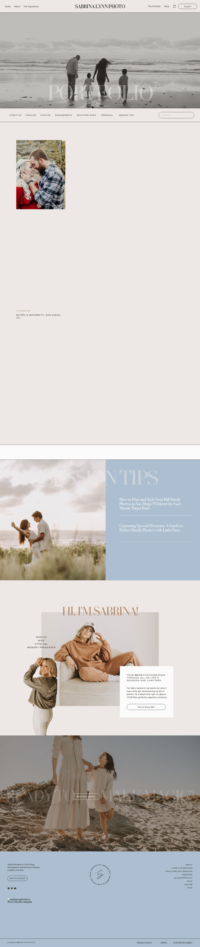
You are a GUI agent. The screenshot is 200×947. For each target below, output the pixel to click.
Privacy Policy (144, 942)
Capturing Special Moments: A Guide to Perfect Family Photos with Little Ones (151, 528)
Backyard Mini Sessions (179, 871)
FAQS (189, 888)
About (188, 865)
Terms (163, 942)
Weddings (187, 875)
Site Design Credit (182, 942)
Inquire (188, 884)
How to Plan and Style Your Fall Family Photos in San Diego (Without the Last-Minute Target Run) (150, 504)
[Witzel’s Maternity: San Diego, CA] (40, 174)
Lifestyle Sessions (181, 868)
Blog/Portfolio (183, 878)
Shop (189, 881)
